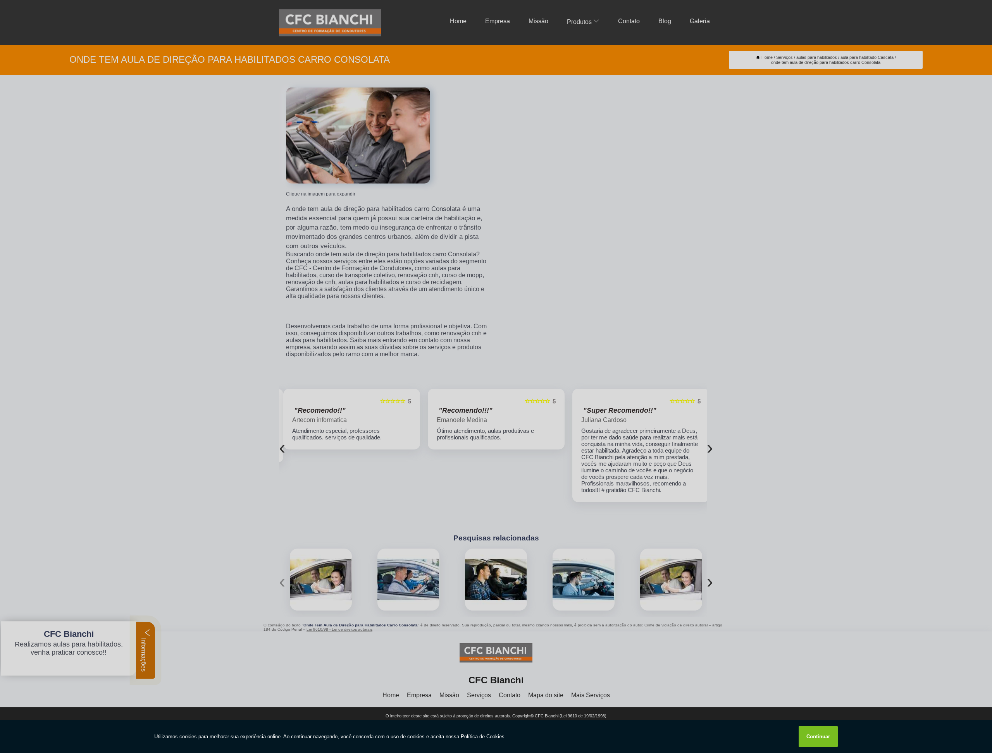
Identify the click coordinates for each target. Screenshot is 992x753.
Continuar (818, 736)
